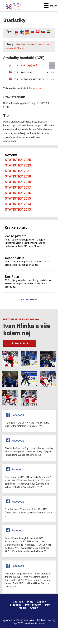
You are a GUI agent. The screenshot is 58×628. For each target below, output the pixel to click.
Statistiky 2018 (18, 182)
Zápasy (41, 601)
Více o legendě (19, 343)
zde (39, 246)
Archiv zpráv (29, 300)
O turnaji (17, 601)
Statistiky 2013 (18, 209)
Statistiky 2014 (18, 204)
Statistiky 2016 (18, 193)
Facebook (18, 415)
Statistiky (15, 604)
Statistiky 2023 (18, 165)
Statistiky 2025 (18, 160)
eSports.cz (22, 620)
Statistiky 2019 (18, 176)
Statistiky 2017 (18, 187)
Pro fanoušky (33, 604)
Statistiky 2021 (18, 171)
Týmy (30, 601)
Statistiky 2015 (18, 198)
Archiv (34, 607)
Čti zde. (35, 265)
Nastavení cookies (34, 623)
